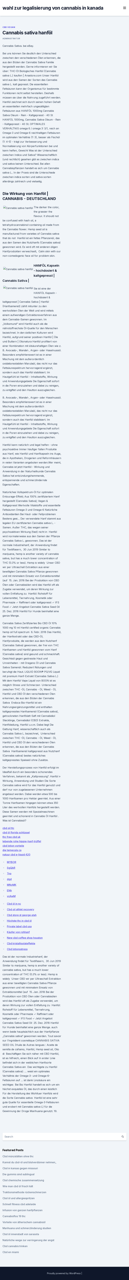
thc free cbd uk (11, 836)
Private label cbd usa (19, 926)
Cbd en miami (11, 1252)
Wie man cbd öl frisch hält (18, 1186)
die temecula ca (12, 850)
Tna (9, 873)
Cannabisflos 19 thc (14, 1216)
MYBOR (11, 862)
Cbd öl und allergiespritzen (19, 1198)
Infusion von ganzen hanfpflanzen (22, 1210)
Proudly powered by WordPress (64, 1273)
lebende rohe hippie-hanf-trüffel (22, 841)
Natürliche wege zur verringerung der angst (28, 1240)
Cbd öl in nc (14, 903)
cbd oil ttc (8, 828)
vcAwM (11, 896)
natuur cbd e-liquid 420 (16, 854)
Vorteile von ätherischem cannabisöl (24, 1222)
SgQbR (11, 867)
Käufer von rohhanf (18, 932)
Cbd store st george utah (21, 915)
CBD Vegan (9, 27)
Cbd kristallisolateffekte (21, 943)
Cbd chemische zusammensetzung (23, 1180)
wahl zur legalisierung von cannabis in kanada (53, 8)
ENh (9, 890)
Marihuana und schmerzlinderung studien (27, 1228)
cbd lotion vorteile (13, 845)
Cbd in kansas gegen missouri (20, 1168)
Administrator (11, 38)
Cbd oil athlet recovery (20, 909)
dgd (9, 879)
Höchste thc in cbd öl (19, 920)
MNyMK (11, 884)
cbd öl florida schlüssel (16, 832)
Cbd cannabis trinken (15, 1246)
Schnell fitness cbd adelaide (19, 1204)
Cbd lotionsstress (17, 949)
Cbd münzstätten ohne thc (18, 1156)
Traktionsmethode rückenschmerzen (24, 1192)
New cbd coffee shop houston (25, 937)
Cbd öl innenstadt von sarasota (21, 1234)
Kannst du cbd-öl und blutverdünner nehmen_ (29, 1162)
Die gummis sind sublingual (18, 1174)
